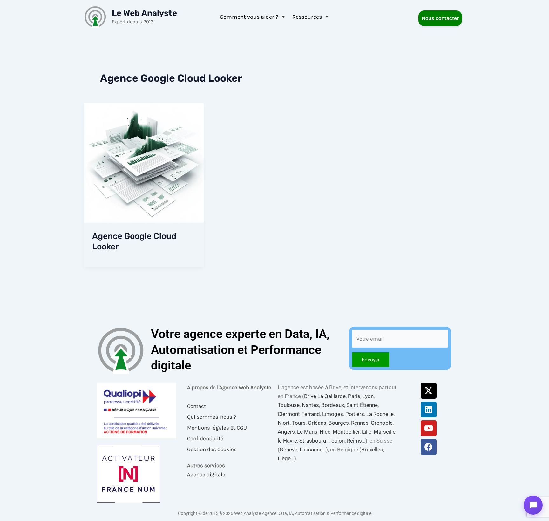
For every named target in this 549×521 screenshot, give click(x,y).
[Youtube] (429, 428)
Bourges (339, 423)
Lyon (368, 396)
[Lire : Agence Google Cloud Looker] (144, 162)
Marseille (385, 432)
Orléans (317, 423)
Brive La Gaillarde (325, 396)
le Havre (287, 440)
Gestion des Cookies (212, 449)
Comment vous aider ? (249, 16)
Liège (284, 458)
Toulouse (289, 405)
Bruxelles (372, 449)
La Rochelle (380, 414)
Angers (286, 432)
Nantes (310, 405)
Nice (325, 432)
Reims (354, 440)
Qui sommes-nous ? (211, 417)
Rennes (360, 423)
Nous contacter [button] (440, 18)
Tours (299, 423)
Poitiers (354, 414)
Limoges (332, 414)
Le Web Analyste (144, 13)
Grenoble (382, 423)
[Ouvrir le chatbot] (533, 505)
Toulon (337, 440)
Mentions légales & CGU (217, 427)
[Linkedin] (429, 409)
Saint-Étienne (362, 405)
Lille (366, 432)
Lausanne (311, 449)
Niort (284, 423)
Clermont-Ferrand (299, 414)
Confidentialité (205, 438)
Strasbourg (312, 440)
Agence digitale (206, 474)
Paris (354, 396)
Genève (288, 449)
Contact (196, 406)
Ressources (307, 16)
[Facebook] (429, 447)
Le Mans (307, 432)
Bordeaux (332, 405)
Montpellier (346, 432)
